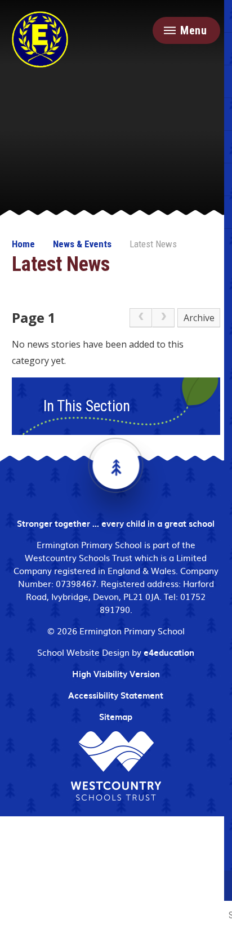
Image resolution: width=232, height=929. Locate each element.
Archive (199, 318)
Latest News (153, 244)
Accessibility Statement (115, 695)
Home (23, 244)
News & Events (82, 244)
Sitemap (115, 716)
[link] (141, 317)
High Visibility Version (116, 674)
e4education (169, 652)
